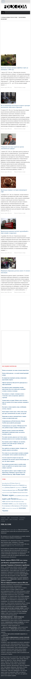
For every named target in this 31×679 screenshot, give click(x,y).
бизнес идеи (8, 495)
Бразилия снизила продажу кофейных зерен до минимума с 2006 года (14, 68)
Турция (10, 492)
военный (15, 495)
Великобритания (6, 485)
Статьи (3, 521)
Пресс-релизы (14, 519)
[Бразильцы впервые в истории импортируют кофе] (8, 182)
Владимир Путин (15, 485)
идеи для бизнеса (10, 498)
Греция (25, 485)
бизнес (26, 492)
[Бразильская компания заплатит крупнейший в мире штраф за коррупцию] (8, 223)
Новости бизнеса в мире (19, 87)
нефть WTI (13, 501)
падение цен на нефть (20, 501)
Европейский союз (19, 487)
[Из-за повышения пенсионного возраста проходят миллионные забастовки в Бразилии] (8, 97)
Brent (6, 483)
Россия (20, 490)
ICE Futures (12, 483)
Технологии (14, 517)
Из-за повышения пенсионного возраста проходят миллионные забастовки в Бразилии (15, 106)
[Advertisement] (15, 38)
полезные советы (7, 504)
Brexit (8, 483)
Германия (21, 485)
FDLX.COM (6, 524)
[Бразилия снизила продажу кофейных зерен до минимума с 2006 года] (8, 60)
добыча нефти (24, 495)
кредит (20, 499)
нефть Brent (8, 501)
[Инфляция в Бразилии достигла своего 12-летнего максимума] (8, 263)
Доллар (3, 487)
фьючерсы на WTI (19, 506)
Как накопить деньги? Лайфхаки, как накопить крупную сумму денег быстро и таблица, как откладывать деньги (13, 443)
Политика (22, 517)
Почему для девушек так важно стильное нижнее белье (15, 370)
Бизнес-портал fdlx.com (6, 87)
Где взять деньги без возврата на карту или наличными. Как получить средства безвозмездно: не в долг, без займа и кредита (15, 459)
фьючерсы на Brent (10, 506)
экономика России (9, 508)
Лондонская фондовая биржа (8, 490)
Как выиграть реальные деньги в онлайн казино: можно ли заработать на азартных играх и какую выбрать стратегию (14, 466)
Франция (19, 492)
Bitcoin (3, 483)
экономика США (16, 508)
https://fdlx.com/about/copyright (16, 545)
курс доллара (24, 499)
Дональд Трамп (9, 487)
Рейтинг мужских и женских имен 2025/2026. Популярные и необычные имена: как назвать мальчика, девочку (13, 432)
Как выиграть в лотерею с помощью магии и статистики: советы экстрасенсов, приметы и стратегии (13, 395)
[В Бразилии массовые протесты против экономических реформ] (8, 139)
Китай (25, 487)
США (25, 490)
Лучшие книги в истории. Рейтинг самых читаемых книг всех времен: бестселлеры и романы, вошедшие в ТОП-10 (15, 402)
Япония (23, 492)
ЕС (14, 487)
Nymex (16, 483)
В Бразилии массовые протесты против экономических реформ (12, 147)
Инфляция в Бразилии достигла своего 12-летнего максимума (15, 271)
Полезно (21, 519)
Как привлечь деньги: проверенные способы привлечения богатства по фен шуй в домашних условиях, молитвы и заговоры (14, 389)
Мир (8, 517)
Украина (15, 492)
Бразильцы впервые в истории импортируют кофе (14, 191)
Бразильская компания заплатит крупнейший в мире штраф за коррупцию (14, 232)
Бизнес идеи (4, 519)
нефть (3, 501)
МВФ (17, 490)
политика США (15, 503)
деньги (19, 495)
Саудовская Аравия (5, 492)
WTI (19, 483)
